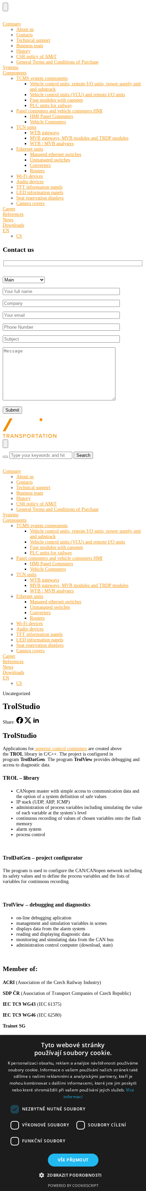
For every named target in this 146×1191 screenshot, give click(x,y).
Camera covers (30, 203)
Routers (37, 170)
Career (9, 208)
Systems (10, 67)
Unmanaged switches (50, 159)
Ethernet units (29, 149)
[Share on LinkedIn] (36, 722)
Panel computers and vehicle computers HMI (59, 111)
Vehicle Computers (48, 121)
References (13, 214)
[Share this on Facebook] (19, 722)
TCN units (26, 127)
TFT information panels (39, 187)
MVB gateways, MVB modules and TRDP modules (79, 138)
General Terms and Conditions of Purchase (57, 62)
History (23, 51)
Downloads (13, 225)
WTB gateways (44, 132)
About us (25, 29)
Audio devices (29, 181)
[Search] (5, 457)
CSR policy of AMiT (36, 56)
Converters (40, 165)
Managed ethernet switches (55, 154)
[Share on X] (27, 722)
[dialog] (73, 1113)
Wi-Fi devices (29, 176)
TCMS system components (42, 78)
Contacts (24, 34)
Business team (29, 45)
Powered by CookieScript (73, 1185)
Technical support (33, 40)
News (8, 219)
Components (14, 72)
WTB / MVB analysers (52, 143)
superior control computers (60, 748)
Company (12, 24)
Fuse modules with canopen (56, 100)
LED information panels (39, 192)
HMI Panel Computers (51, 116)
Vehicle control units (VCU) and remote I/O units (77, 94)
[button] (73, 1175)
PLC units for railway (51, 105)
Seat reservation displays (39, 198)
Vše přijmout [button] (73, 1160)
